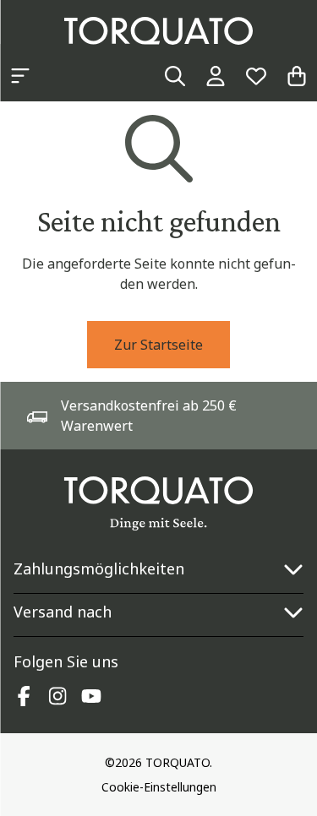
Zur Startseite (158, 344)
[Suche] (175, 76)
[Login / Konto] (215, 76)
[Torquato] (158, 31)
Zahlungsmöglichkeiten (99, 568)
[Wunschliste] (256, 76)
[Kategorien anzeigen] (20, 76)
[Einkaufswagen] (297, 76)
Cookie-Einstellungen (158, 787)
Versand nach (63, 611)
